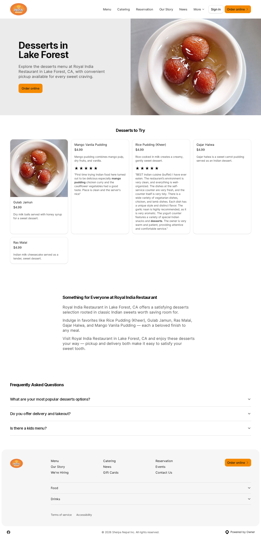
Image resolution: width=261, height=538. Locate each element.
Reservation (144, 9)
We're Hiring (60, 472)
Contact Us (164, 472)
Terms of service (61, 514)
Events (160, 467)
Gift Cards (110, 472)
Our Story (166, 9)
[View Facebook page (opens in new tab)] (8, 532)
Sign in (216, 9)
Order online (30, 88)
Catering (123, 9)
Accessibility (84, 514)
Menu (107, 9)
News (183, 9)
